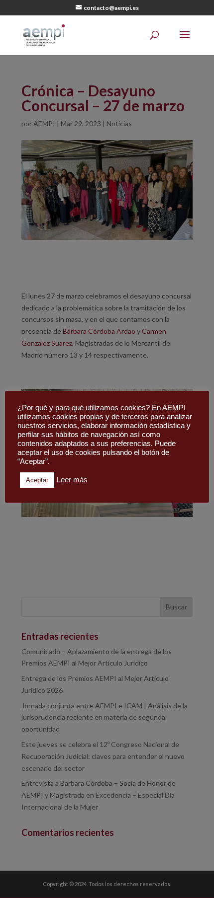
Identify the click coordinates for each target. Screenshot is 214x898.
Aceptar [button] (37, 480)
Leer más (72, 480)
